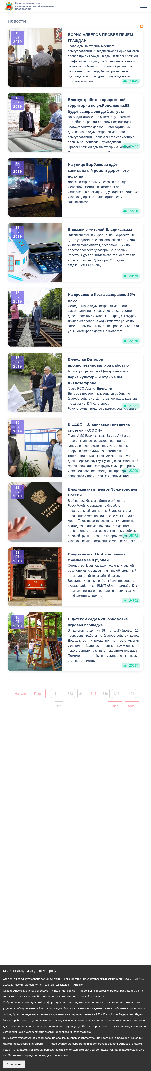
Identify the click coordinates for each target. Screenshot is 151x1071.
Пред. (38, 693)
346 (105, 693)
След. (115, 706)
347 (116, 693)
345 (93, 693)
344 (82, 693)
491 (131, 693)
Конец (131, 706)
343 (70, 693)
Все (58, 706)
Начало (20, 693)
